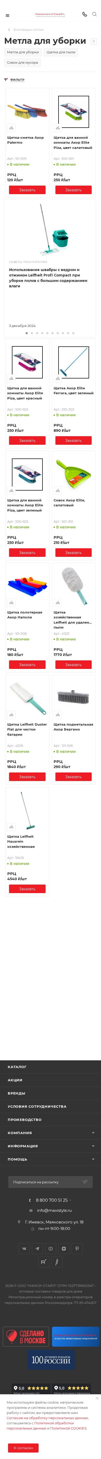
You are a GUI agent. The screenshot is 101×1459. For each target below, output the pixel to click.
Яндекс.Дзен (63, 1248)
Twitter (57, 1261)
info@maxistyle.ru (54, 1210)
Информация (23, 1146)
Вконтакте (24, 1248)
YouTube (50, 1248)
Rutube (43, 1261)
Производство (25, 1120)
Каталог (17, 1067)
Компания (20, 1133)
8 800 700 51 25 (52, 1200)
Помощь (17, 1159)
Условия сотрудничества (37, 1106)
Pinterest (77, 1248)
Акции (15, 1080)
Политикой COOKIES (68, 1428)
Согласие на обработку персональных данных (47, 1418)
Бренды (16, 1093)
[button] (26, 333)
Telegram (37, 1248)
